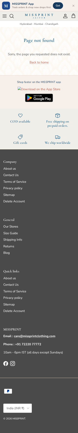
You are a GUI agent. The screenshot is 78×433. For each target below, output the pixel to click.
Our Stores (10, 226)
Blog (6, 253)
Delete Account (14, 201)
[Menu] (4, 16)
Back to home (39, 62)
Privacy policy (12, 188)
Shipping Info (12, 240)
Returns (8, 246)
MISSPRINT (18, 418)
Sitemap (9, 195)
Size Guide (10, 233)
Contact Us (11, 175)
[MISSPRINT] (39, 16)
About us (9, 168)
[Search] (13, 16)
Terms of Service (14, 182)
